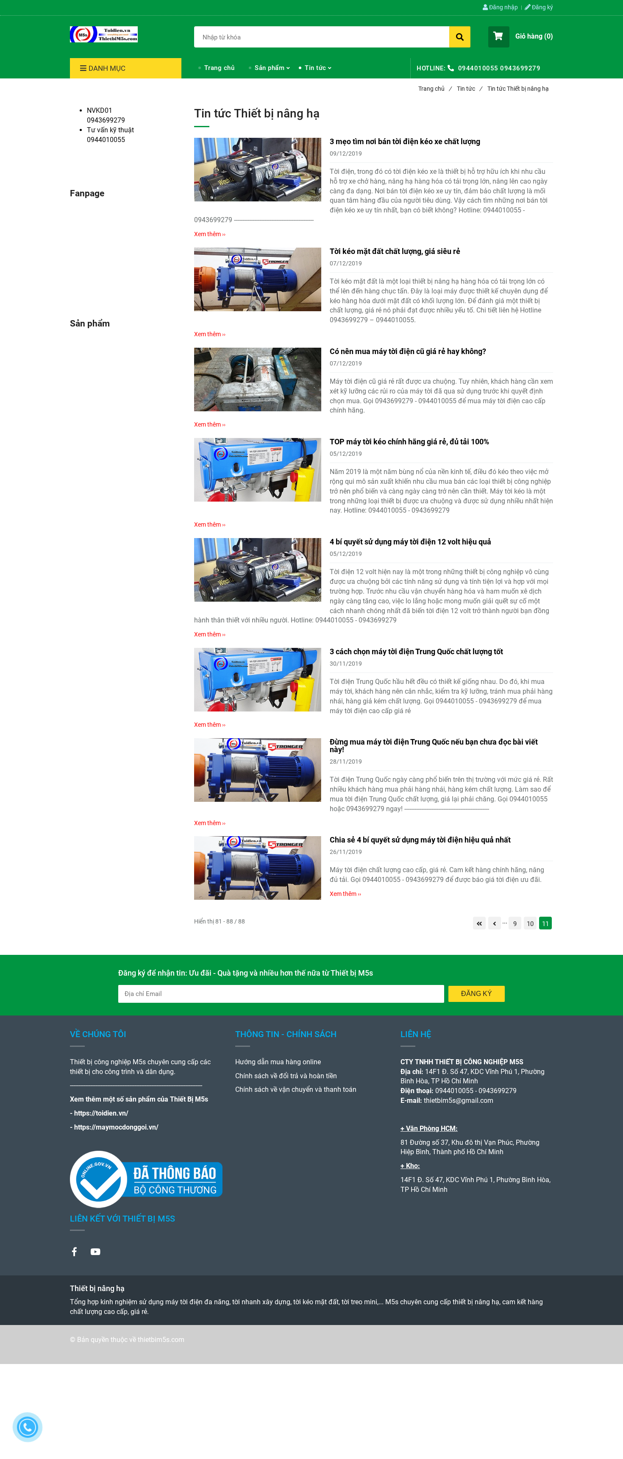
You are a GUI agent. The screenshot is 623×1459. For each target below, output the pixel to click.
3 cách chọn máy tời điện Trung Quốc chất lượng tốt (416, 651)
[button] (520, 36)
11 (545, 924)
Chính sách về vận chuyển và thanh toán (295, 1089)
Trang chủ (219, 68)
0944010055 (478, 68)
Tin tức (315, 68)
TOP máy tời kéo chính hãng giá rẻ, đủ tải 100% (409, 441)
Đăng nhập (503, 7)
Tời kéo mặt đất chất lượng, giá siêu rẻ (395, 251)
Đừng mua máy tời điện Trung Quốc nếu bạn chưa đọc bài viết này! (434, 745)
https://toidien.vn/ (101, 1113)
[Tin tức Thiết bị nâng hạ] (104, 34)
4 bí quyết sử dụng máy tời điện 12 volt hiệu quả (410, 541)
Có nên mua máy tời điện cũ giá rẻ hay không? (408, 351)
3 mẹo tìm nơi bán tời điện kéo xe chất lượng (405, 141)
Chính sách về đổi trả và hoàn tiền (286, 1076)
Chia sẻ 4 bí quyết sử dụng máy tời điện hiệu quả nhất (420, 839)
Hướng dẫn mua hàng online (278, 1062)
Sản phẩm (269, 68)
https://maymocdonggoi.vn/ (116, 1127)
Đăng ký (542, 7)
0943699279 (520, 68)
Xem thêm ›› (209, 234)
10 (530, 924)
